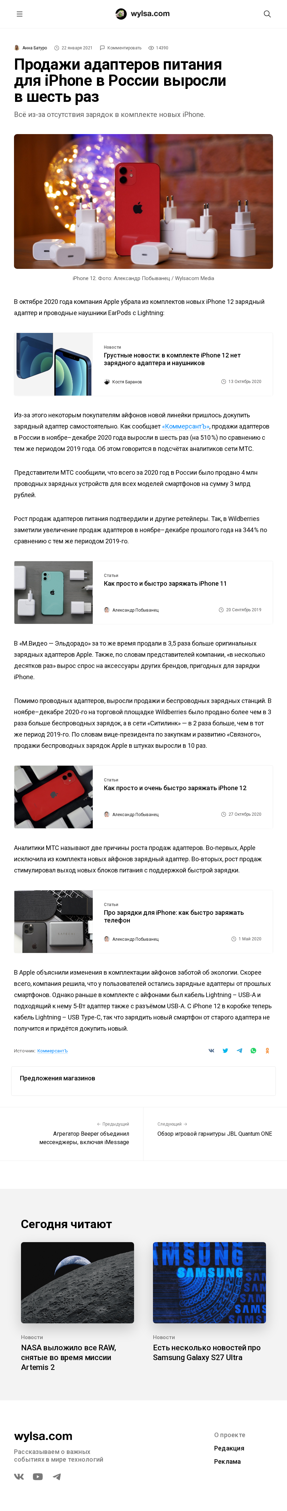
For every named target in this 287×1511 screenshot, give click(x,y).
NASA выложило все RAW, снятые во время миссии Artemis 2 (68, 1357)
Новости (112, 347)
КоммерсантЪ (52, 1050)
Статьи (111, 575)
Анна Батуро (34, 48)
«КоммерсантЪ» (185, 426)
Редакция (229, 1448)
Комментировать (124, 48)
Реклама (227, 1461)
